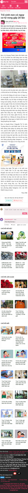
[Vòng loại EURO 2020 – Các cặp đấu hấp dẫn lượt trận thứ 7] (7, 235)
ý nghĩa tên (15, 453)
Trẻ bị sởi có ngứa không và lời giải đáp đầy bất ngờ (21, 362)
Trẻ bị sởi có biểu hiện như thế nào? (7, 402)
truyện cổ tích (12, 451)
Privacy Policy (23, 479)
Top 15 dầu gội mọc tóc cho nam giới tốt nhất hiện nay (7, 443)
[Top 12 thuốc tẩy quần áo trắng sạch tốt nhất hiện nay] (7, 413)
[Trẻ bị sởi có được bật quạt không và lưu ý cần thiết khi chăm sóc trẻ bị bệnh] (21, 330)
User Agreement (12, 479)
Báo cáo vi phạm (22, 224)
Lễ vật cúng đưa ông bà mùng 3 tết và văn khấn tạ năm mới (7, 313)
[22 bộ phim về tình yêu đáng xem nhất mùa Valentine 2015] (21, 284)
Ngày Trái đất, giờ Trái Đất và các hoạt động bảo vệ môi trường (21, 245)
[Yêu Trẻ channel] (15, 475)
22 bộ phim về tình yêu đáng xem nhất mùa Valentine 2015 (20, 293)
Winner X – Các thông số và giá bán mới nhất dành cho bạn (20, 265)
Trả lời (13, 224)
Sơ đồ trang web (5, 481)
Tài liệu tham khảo (23, 22)
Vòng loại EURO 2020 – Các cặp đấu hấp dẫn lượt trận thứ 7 (7, 245)
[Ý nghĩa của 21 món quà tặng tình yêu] (7, 284)
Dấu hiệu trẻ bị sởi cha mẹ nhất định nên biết (21, 442)
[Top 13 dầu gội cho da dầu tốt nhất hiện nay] (21, 413)
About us (3, 479)
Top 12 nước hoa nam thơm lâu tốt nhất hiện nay (21, 382)
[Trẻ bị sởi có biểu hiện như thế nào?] (7, 395)
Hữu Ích (9, 200)
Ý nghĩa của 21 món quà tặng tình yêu (6, 292)
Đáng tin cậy (18, 200)
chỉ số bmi (22, 453)
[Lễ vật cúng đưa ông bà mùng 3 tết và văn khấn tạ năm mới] (7, 304)
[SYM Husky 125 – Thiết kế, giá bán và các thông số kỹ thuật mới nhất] (7, 256)
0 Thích (7, 224)
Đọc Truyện (10, 7)
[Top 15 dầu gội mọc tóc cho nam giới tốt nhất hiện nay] (7, 434)
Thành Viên (17, 7)
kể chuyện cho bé (7, 453)
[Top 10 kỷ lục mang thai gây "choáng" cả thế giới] (21, 304)
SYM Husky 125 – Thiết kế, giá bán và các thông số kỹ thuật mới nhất (7, 265)
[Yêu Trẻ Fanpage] (19, 475)
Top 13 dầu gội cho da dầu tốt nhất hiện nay (20, 422)
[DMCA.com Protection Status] (6, 478)
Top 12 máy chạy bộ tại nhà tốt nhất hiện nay (21, 403)
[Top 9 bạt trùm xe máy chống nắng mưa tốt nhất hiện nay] (7, 374)
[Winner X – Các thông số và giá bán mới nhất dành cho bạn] (21, 256)
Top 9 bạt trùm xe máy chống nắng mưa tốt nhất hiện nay (6, 383)
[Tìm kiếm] (26, 1)
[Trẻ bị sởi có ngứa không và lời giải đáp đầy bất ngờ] (21, 354)
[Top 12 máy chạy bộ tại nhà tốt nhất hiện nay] (21, 395)
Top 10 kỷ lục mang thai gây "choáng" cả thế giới (20, 313)
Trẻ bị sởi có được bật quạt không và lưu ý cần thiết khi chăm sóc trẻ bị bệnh (20, 341)
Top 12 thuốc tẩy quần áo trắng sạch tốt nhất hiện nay (7, 423)
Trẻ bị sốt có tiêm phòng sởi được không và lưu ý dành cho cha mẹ (7, 363)
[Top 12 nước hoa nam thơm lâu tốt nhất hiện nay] (21, 374)
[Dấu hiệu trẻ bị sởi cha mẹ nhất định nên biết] (21, 434)
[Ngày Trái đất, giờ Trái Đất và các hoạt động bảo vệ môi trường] (21, 235)
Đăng (24, 213)
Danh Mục (3, 7)
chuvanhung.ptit (9, 219)
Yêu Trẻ (6, 2)
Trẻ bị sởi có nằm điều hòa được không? (7, 338)
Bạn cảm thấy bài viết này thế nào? (14, 198)
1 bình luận (5, 205)
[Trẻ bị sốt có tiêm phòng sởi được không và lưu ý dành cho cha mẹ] (7, 354)
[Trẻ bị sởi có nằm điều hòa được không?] (7, 330)
